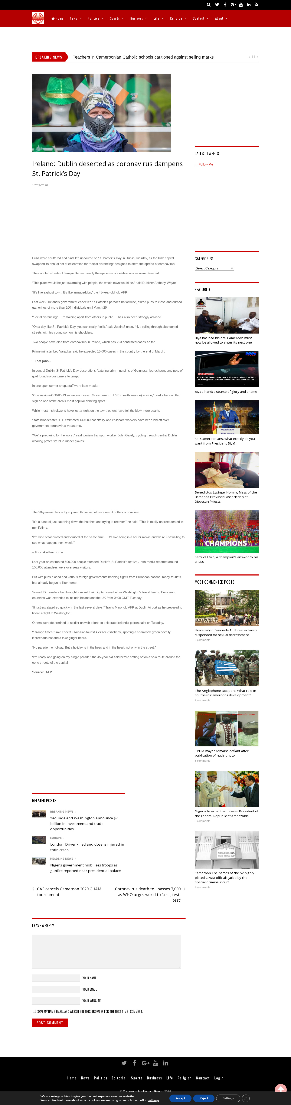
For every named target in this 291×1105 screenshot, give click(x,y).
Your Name (89, 977)
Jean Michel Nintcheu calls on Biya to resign (222, 57)
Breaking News (62, 811)
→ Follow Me (204, 164)
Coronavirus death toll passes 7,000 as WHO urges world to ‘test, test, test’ (150, 894)
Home (59, 18)
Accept (180, 1098)
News (73, 18)
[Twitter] (217, 4)
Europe (56, 838)
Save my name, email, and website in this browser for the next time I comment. (90, 1011)
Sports (115, 18)
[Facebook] (225, 4)
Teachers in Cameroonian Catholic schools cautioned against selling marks (92, 57)
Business (136, 18)
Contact (199, 18)
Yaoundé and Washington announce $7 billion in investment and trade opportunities (84, 823)
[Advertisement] (145, 38)
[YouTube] (241, 4)
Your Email (89, 989)
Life (156, 18)
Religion (176, 18)
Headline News (61, 858)
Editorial (119, 1078)
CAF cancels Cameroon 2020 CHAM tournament (66, 891)
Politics (93, 18)
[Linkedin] (249, 4)
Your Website (91, 1000)
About (219, 18)
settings (153, 1100)
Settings (228, 1098)
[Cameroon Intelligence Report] (38, 21)
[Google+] (233, 4)
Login (219, 1078)
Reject (204, 1098)
